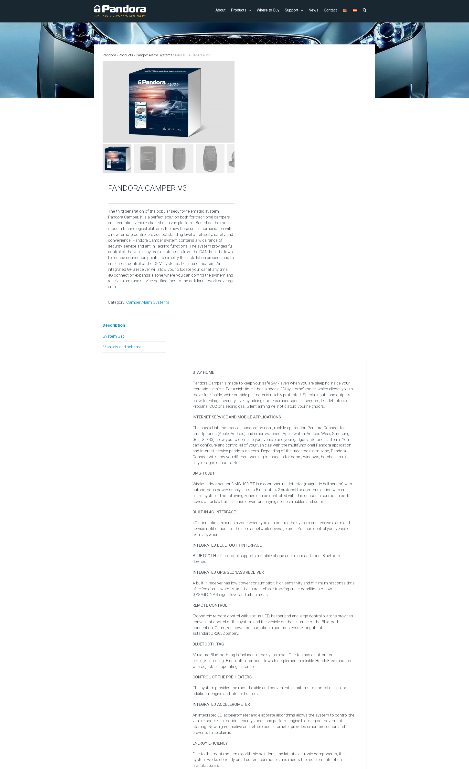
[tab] (134, 325)
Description (114, 325)
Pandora (109, 55)
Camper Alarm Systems (154, 55)
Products (126, 55)
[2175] (164, 102)
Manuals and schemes (123, 346)
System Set (113, 336)
